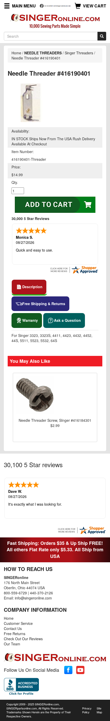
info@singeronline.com (33, 597)
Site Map (99, 710)
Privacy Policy (87, 710)
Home (16, 52)
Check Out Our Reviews (23, 638)
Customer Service (18, 623)
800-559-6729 (15, 592)
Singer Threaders (79, 52)
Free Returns (14, 633)
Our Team (12, 643)
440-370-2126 (41, 592)
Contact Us (13, 628)
